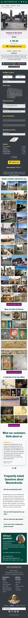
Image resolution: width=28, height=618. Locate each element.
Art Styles (7, 5)
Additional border (6, 80)
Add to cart (15, 162)
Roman (18, 5)
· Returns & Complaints (7, 590)
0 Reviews (17, 66)
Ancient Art (13, 5)
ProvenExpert (9, 461)
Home (2, 5)
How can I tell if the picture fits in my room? (14, 513)
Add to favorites (21, 63)
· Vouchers (17, 588)
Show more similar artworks (14, 304)
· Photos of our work (19, 586)
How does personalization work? (13, 489)
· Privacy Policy (5, 586)
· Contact (4, 581)
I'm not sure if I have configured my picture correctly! (13, 525)
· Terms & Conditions (6, 584)
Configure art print (15, 46)
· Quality (16, 584)
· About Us (4, 591)
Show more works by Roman (14, 372)
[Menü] (1, 2)
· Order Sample (18, 590)
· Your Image (17, 581)
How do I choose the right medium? (13, 519)
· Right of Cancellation (6, 588)
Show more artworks (14, 425)
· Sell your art (17, 582)
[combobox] (14, 82)
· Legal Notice (5, 582)
